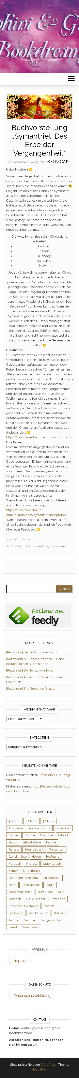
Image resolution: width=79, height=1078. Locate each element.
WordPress (48, 1064)
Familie (51, 842)
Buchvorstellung (37, 546)
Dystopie (46, 835)
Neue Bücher (35, 899)
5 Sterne (48, 821)
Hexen (36, 856)
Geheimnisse (18, 856)
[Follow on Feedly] (38, 616)
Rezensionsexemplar (23, 906)
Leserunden (51, 878)
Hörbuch (15, 863)
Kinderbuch (31, 871)
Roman (49, 906)
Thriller (58, 913)
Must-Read (45, 892)
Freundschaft (34, 849)
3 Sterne (14, 821)
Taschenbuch (38, 913)
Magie (50, 885)
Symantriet (58, 546)
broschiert (63, 828)
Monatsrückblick (20, 892)
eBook (13, 842)
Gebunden (56, 849)
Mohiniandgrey (57, 161)
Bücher (26, 539)
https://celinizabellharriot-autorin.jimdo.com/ (38, 437)
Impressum (23, 961)
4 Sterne (31, 821)
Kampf (13, 871)
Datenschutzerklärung (32, 996)
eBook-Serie (32, 842)
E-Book (63, 835)
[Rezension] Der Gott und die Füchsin (32, 652)
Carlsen (14, 835)
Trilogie (14, 920)
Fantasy (14, 849)
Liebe (12, 885)
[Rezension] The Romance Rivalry (30, 689)
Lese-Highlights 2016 (23, 878)
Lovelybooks (31, 885)
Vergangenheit (52, 920)
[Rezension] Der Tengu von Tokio (29, 670)
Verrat (13, 927)
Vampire (30, 920)
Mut (61, 892)
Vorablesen (30, 927)
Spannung (16, 913)
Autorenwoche (39, 828)
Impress (31, 863)
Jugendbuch (52, 863)
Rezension (57, 899)
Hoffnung (53, 856)
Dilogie (30, 835)
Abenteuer (16, 828)
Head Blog (39, 1069)
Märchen (15, 899)
